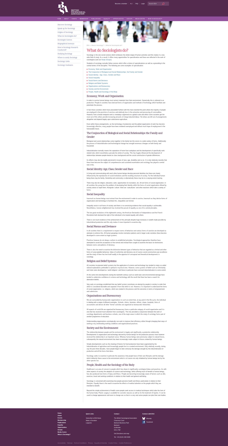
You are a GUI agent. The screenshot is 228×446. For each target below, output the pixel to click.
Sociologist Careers (65, 40)
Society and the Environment (98, 89)
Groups (129, 18)
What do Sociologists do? (67, 36)
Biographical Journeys (66, 44)
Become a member (121, 4)
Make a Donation (91, 420)
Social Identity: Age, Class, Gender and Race (104, 75)
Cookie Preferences (125, 443)
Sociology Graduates (65, 65)
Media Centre (140, 18)
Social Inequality (94, 78)
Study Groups (106, 60)
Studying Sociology (65, 54)
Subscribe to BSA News (93, 418)
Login (143, 4)
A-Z (131, 4)
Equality (107, 18)
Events (74, 18)
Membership (84, 18)
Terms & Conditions (80, 443)
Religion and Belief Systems (98, 83)
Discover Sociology (65, 25)
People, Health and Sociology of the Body (102, 92)
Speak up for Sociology (66, 28)
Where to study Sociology (67, 57)
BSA (88, 45)
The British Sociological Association (72, 8)
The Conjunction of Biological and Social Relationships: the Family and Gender (115, 72)
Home (59, 18)
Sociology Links (64, 61)
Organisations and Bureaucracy (99, 86)
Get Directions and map (121, 433)
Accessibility (62, 443)
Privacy (90, 443)
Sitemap (69, 443)
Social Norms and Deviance (98, 80)
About (66, 18)
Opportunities (118, 18)
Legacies (89, 423)
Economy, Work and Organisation (100, 69)
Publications (96, 18)
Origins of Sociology (65, 32)
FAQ (136, 4)
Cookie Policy (112, 443)
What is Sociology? (155, 18)
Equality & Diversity (100, 443)
